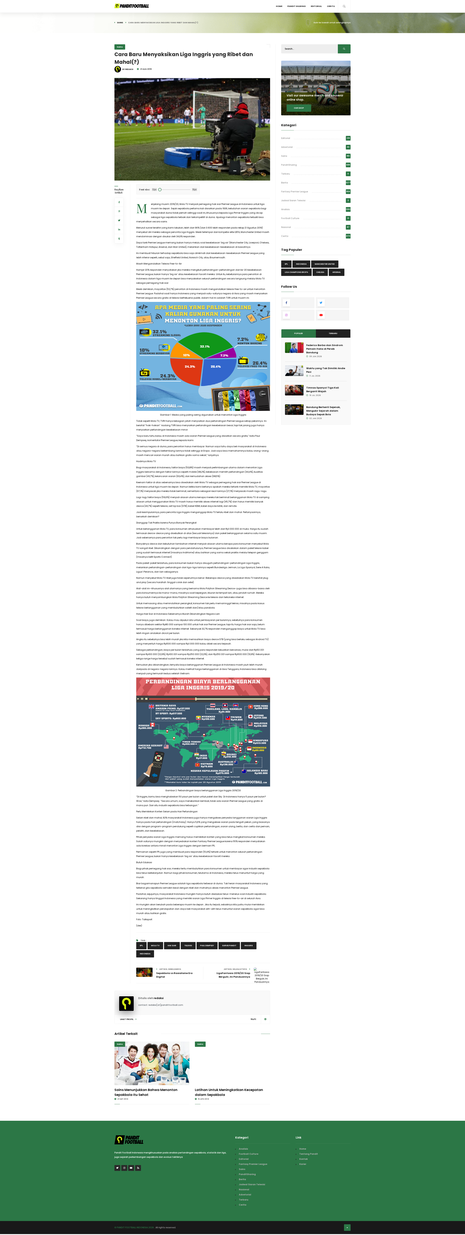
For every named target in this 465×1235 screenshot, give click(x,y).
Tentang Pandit (308, 1153)
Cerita (331, 6)
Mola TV (183, 204)
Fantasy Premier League (294, 191)
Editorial (316, 6)
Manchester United (325, 264)
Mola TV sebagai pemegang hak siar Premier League (228, 482)
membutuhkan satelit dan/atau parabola (191, 607)
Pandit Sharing (296, 6)
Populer (298, 333)
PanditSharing (289, 164)
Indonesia (145, 953)
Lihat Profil (127, 1019)
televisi (188, 945)
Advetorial (287, 147)
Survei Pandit (229, 945)
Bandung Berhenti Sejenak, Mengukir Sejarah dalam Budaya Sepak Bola (323, 410)
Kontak (303, 1159)
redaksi (159, 998)
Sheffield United (179, 257)
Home (279, 6)
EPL (141, 945)
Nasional (286, 227)
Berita (284, 182)
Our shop (299, 108)
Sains (120, 22)
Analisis (285, 209)
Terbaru (285, 173)
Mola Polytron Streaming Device (217, 588)
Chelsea (320, 272)
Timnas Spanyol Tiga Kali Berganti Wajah (322, 389)
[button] (120, 175)
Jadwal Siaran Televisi (293, 200)
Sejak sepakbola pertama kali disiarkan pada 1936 (199, 208)
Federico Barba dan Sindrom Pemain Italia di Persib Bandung (324, 348)
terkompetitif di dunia (203, 217)
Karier (302, 1164)
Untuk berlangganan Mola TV (152, 528)
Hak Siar (172, 945)
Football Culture (290, 218)
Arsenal (336, 272)
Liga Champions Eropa (296, 272)
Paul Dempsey (207, 945)
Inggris (248, 945)
